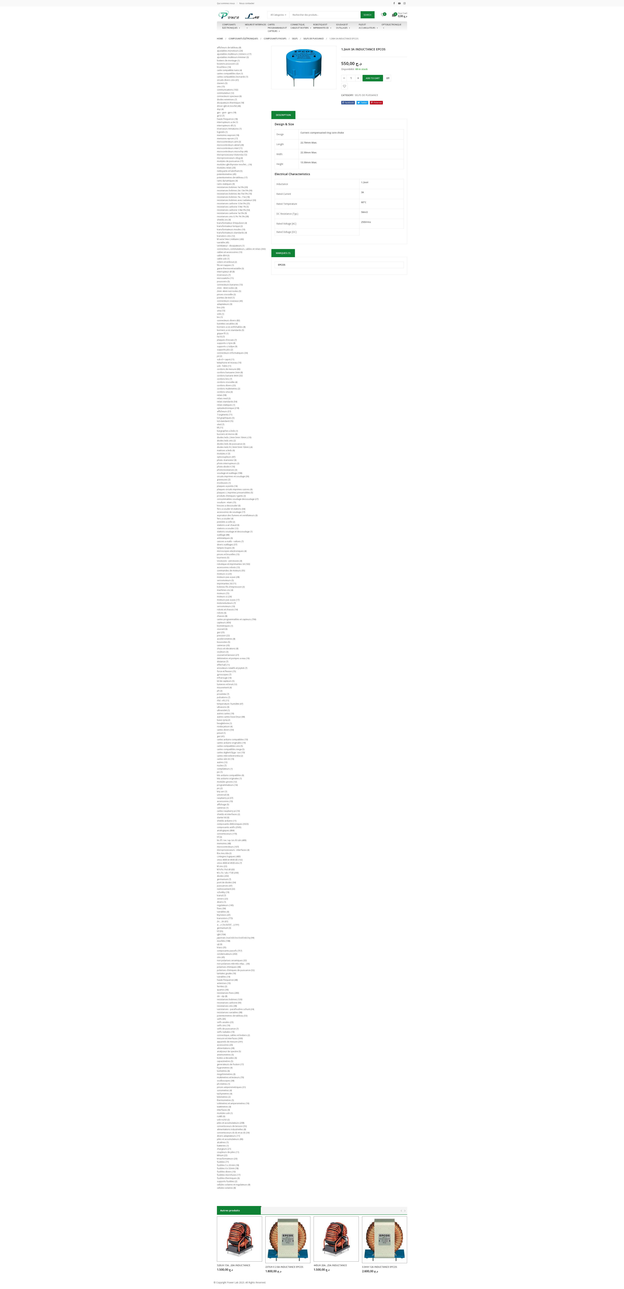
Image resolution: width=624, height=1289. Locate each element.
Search (367, 14)
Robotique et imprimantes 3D (321, 26)
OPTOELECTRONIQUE (391, 24)
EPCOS (281, 264)
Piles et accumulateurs (367, 26)
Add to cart (373, 78)
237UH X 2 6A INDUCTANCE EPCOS (284, 1266)
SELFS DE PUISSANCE (313, 38)
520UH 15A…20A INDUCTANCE (233, 1265)
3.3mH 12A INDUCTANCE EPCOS (379, 1266)
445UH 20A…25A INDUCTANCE (330, 1265)
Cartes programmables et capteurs (277, 26)
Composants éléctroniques (229, 26)
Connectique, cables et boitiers (300, 26)
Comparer (388, 78)
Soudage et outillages (342, 26)
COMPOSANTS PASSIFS (275, 38)
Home (220, 38)
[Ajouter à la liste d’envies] (344, 86)
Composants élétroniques (243, 38)
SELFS (295, 38)
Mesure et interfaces (255, 24)
